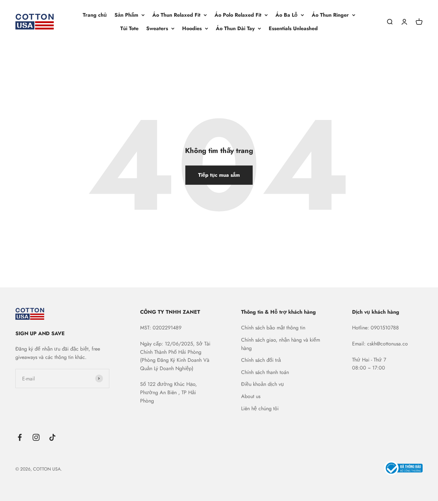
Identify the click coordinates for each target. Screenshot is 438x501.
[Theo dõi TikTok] (52, 437)
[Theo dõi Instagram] (36, 437)
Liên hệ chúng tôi (260, 408)
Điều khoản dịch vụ (262, 384)
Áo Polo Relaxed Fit (238, 15)
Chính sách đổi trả (261, 360)
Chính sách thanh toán (265, 372)
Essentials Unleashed (293, 28)
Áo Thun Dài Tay (235, 28)
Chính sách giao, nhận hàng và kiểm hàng (280, 344)
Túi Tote (129, 28)
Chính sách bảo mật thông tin (273, 327)
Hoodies (192, 28)
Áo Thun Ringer (330, 15)
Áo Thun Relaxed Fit (176, 15)
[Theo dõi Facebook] (19, 437)
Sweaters (157, 28)
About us (250, 396)
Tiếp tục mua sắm (219, 175)
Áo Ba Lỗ (286, 15)
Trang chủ (95, 15)
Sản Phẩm (126, 15)
